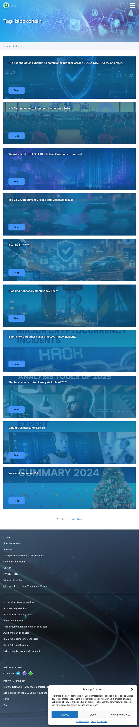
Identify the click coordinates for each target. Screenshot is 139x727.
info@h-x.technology (14, 680)
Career (7, 567)
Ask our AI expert (12, 667)
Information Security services (18, 602)
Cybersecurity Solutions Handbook (21, 651)
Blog (5, 705)
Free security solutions (15, 608)
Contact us (9, 673)
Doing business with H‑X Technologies (23, 555)
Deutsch (44, 586)
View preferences (120, 714)
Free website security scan (17, 614)
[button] (132, 689)
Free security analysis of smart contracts (25, 626)
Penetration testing (13, 620)
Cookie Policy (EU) (13, 579)
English (12, 586)
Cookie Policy (82, 721)
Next (79, 519)
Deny (93, 714)
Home (6, 46)
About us (8, 549)
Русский (21, 586)
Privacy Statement (99, 721)
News (6, 698)
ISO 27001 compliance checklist (20, 638)
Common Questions (14, 561)
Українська (33, 586)
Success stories (11, 543)
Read (16, 90)
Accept (65, 714)
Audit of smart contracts (16, 632)
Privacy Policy (10, 573)
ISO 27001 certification (15, 645)
